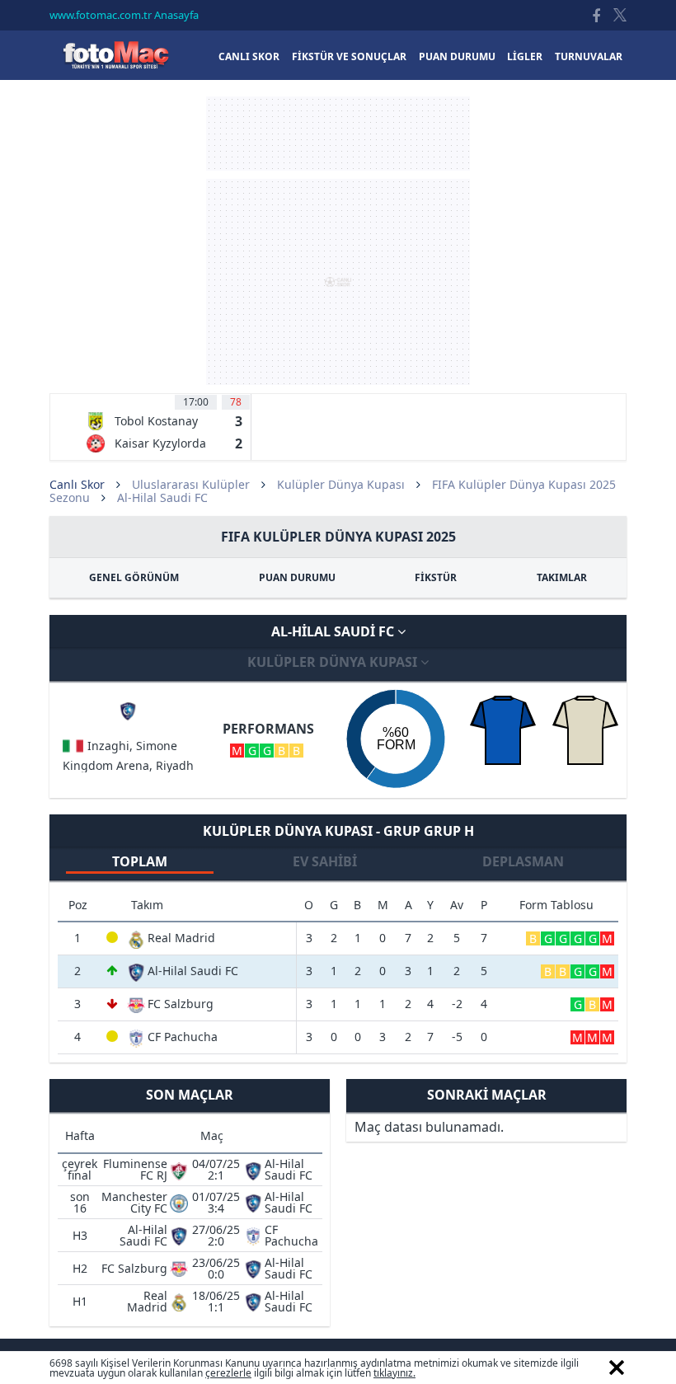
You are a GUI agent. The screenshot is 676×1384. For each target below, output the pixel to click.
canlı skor (248, 56)
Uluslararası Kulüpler (191, 484)
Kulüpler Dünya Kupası (341, 484)
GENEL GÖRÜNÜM (134, 577)
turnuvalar (588, 56)
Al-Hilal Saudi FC (334, 631)
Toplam (139, 861)
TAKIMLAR (562, 577)
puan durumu (457, 56)
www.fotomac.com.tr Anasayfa (124, 14)
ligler (524, 56)
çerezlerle (228, 1373)
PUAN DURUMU (297, 577)
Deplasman (523, 861)
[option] (164, 427)
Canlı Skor (115, 54)
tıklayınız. (394, 1373)
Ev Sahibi (325, 861)
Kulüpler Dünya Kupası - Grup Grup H (338, 831)
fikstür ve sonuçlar (349, 56)
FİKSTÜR (436, 577)
